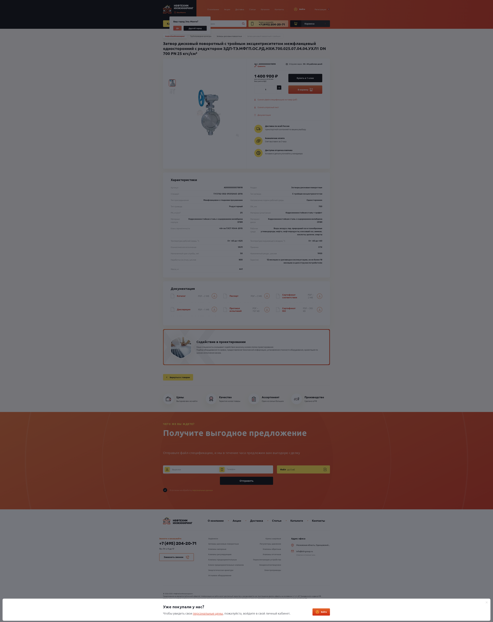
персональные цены (208, 613)
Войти (324, 612)
